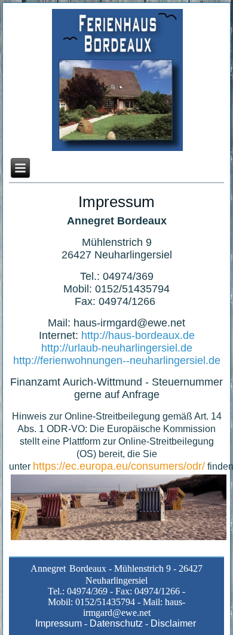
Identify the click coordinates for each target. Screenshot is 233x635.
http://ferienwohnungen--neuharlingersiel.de (116, 360)
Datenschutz (116, 623)
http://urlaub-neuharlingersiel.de (116, 348)
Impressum (58, 623)
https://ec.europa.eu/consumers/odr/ (119, 466)
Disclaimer (174, 623)
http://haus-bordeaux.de (138, 335)
